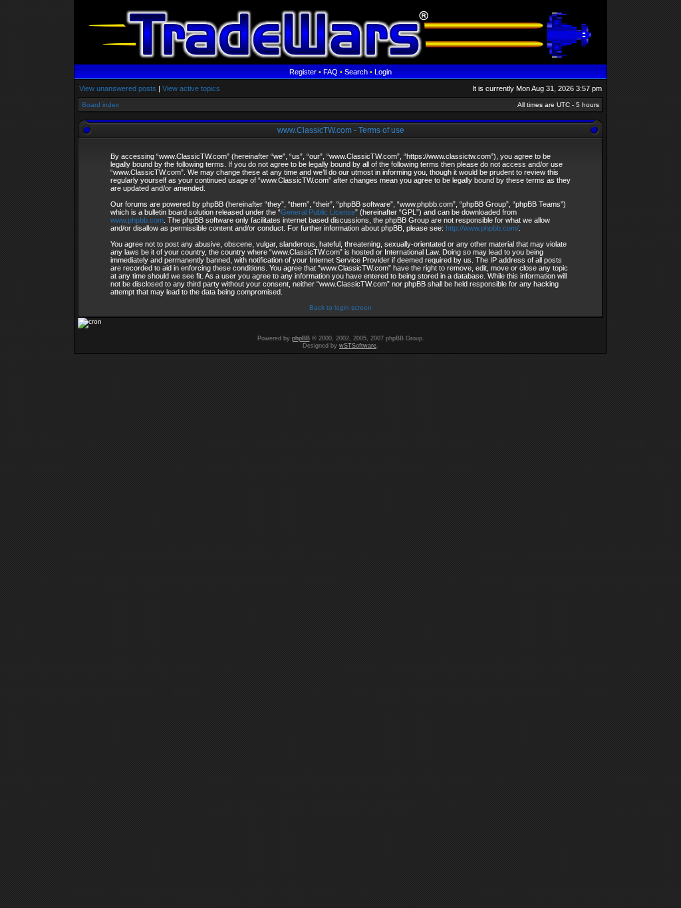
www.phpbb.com (137, 220)
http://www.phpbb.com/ (482, 228)
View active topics (191, 88)
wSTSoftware (357, 345)
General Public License (318, 212)
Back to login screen (340, 307)
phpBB (301, 338)
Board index (100, 104)
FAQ (330, 72)
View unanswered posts (117, 88)
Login (383, 72)
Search (356, 72)
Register (303, 72)
